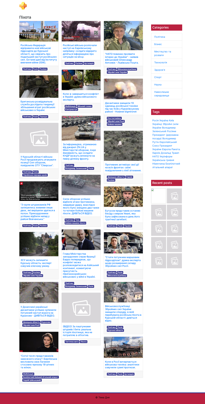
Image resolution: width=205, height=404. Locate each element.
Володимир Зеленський (76, 168)
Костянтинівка (114, 118)
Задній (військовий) (32, 380)
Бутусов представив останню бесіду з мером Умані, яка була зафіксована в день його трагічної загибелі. (122, 215)
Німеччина (158, 163)
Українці (157, 124)
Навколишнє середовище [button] (161, 5)
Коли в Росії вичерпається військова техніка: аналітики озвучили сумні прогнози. (122, 364)
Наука (157, 84)
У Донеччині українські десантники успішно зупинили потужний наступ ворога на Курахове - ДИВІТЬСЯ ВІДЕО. (38, 311)
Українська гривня (163, 160)
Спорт (158, 77)
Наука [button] (139, 5)
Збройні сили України (32, 275)
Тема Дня (34, 5)
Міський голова (85, 106)
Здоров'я (159, 69)
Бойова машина (115, 124)
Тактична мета (72, 341)
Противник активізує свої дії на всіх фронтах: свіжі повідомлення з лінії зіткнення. (123, 167)
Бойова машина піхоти (75, 223)
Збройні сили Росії (31, 325)
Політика (159, 36)
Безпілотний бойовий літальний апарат (40, 377)
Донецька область (31, 322)
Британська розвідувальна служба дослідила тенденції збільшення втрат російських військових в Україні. (38, 106)
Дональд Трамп (170, 152)
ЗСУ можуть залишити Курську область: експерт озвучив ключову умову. (36, 263)
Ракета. (176, 149)
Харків (156, 152)
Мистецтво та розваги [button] (81, 5)
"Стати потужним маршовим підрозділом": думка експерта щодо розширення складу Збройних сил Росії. (123, 261)
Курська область (115, 330)
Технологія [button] (104, 5)
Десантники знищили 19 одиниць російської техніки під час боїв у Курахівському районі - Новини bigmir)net (122, 107)
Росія (155, 120)
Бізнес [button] (62, 5)
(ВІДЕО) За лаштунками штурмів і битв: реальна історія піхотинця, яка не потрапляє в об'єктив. (77, 331)
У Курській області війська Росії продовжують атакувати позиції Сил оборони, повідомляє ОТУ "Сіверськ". (38, 161)
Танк (77, 220)
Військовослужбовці (127, 69)
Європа (166, 149)
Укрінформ (166, 156)
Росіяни (171, 131)
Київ (171, 120)
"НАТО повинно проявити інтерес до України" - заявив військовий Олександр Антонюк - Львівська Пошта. (122, 58)
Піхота (84, 341)
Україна (163, 120)
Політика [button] (50, 5)
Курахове (46, 322)
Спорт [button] (130, 5)
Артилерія (89, 63)
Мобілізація (28, 374)
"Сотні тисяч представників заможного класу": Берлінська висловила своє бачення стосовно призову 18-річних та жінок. (39, 361)
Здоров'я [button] (118, 5)
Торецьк (43, 116)
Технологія (160, 62)
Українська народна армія (35, 175)
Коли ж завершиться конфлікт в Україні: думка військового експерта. (81, 96)
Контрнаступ (71, 109)
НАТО (155, 156)
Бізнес (158, 44)
